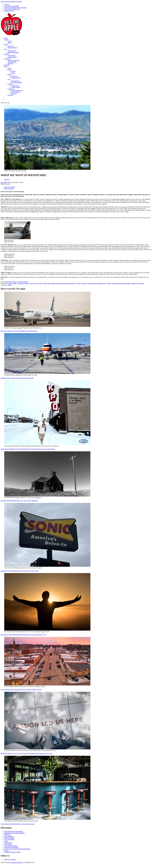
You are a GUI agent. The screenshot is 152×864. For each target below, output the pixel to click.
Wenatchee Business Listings (12, 852)
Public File (7, 834)
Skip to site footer (17, 1)
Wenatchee (141, 283)
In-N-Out (77, 283)
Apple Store (20, 283)
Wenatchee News (9, 11)
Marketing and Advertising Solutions (14, 833)
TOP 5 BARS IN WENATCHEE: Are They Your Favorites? (18, 824)
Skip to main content (6, 1)
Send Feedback (12, 62)
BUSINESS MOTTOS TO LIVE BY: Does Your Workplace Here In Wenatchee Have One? (27, 753)
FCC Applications (9, 839)
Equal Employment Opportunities (13, 831)
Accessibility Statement (10, 845)
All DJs (10, 41)
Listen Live (11, 46)
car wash (32, 283)
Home (6, 38)
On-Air (6, 39)
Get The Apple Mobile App (12, 9)
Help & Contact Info (13, 60)
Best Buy (27, 283)
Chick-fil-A (39, 283)
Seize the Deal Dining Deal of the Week (15, 7)
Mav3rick (3, 182)
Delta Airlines (47, 283)
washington (134, 283)
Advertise (10, 63)
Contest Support (12, 57)
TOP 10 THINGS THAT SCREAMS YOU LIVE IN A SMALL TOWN (21, 689)
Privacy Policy (8, 844)
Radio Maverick (101, 283)
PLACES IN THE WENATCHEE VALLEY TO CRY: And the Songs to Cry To (23, 634)
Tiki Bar (109, 283)
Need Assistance (8, 836)
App (5, 49)
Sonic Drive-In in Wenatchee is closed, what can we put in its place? (20, 571)
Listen (6, 44)
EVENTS (7, 65)
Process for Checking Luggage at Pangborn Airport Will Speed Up (19, 331)
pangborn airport (91, 283)
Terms (6, 841)
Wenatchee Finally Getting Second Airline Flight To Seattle (17, 378)
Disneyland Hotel (56, 283)
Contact (6, 850)
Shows (10, 43)
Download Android (13, 52)
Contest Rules (11, 55)
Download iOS (12, 51)
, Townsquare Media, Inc (17, 862)
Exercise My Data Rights (11, 847)
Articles (9, 285)
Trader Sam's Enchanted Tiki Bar (121, 283)
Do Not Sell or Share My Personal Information (17, 849)
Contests (6, 54)
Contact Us (7, 58)
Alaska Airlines (12, 283)
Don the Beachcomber (68, 283)
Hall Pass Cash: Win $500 (11, 6)
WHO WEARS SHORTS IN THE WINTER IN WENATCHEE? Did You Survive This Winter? (28, 449)
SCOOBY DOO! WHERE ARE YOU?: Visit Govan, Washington (19, 500)
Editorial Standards (9, 838)
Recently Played (12, 47)
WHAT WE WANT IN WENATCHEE (16, 282)
